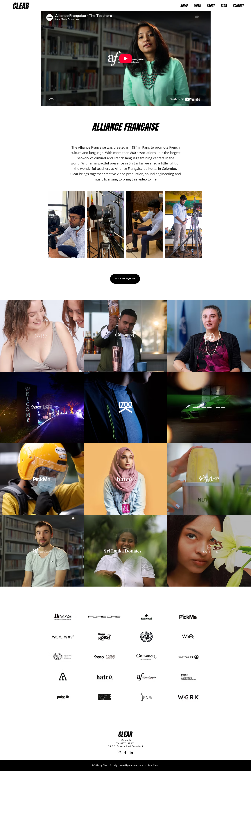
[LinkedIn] (131, 752)
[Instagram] (119, 752)
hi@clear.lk (125, 740)
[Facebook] (125, 752)
